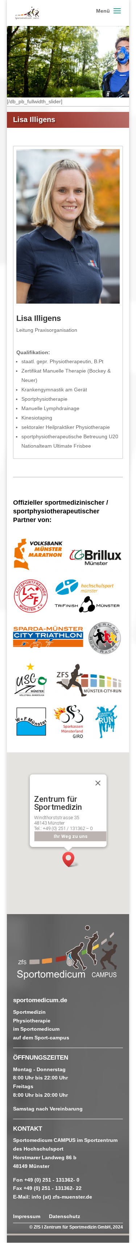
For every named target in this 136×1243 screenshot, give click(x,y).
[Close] (98, 783)
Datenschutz (64, 1216)
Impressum (26, 1216)
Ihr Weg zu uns (70, 836)
